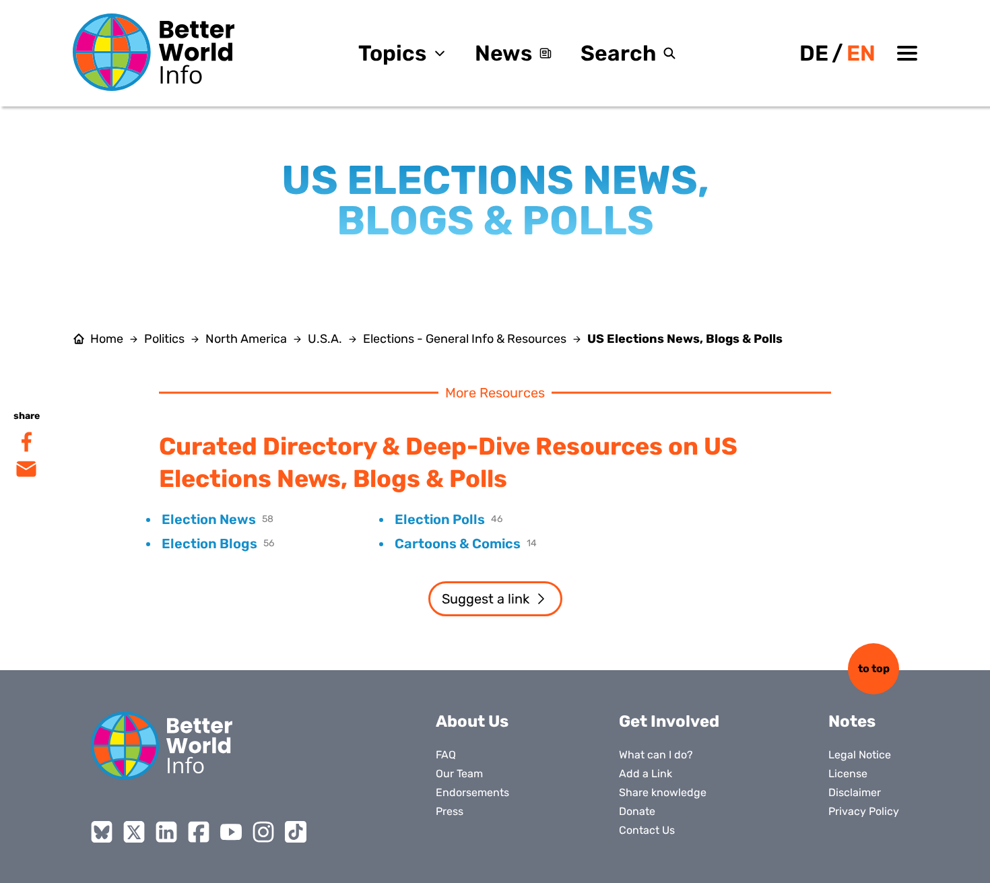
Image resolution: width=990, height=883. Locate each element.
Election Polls (440, 519)
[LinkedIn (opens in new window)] (166, 832)
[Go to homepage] (153, 52)
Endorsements (472, 792)
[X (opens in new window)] (134, 832)
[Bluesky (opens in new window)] (101, 832)
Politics (164, 338)
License (847, 773)
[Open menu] (907, 53)
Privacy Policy (863, 811)
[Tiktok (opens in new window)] (295, 832)
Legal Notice (859, 754)
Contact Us (647, 830)
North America (246, 338)
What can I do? (656, 754)
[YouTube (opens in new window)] (231, 832)
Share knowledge (662, 792)
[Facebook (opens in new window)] (198, 832)
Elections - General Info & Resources (464, 338)
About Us (472, 721)
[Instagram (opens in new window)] (263, 832)
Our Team (459, 773)
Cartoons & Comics (458, 543)
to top (874, 668)
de (813, 53)
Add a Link (645, 773)
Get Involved (669, 721)
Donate (637, 811)
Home (106, 338)
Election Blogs (209, 543)
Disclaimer (854, 792)
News (503, 53)
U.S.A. (325, 338)
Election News (209, 519)
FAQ (446, 754)
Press (449, 811)
